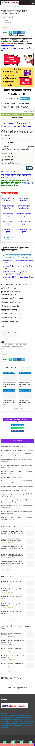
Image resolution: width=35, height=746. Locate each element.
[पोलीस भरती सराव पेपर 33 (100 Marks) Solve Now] (25, 394)
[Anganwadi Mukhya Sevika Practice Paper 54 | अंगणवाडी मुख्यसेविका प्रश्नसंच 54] (30, 564)
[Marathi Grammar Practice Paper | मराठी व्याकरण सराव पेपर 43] (30, 650)
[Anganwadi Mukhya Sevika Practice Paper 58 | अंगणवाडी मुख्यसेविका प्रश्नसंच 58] (30, 533)
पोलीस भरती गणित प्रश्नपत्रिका (17, 346)
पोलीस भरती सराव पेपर (5, 351)
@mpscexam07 (21, 688)
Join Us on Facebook (18, 431)
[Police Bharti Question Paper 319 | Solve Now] (30, 613)
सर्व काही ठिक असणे (11, 163)
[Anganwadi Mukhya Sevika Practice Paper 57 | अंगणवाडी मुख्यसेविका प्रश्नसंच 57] (30, 541)
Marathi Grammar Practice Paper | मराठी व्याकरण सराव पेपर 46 (17, 450)
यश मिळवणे (9, 156)
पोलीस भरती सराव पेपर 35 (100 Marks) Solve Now (13, 490)
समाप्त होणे (8, 153)
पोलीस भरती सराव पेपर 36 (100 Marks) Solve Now (13, 446)
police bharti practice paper (7, 344)
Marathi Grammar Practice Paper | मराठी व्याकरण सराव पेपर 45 (17, 486)
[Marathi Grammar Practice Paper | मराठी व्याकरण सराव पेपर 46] (30, 643)
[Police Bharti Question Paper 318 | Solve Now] (30, 583)
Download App (25, 98)
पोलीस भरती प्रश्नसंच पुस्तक (19, 348)
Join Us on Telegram (18, 425)
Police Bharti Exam (9, 372)
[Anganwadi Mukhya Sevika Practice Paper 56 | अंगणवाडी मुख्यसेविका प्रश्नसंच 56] (30, 549)
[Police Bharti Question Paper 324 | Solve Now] (30, 591)
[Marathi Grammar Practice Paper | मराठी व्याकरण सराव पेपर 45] (30, 635)
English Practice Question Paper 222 (11, 477)
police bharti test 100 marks (21, 344)
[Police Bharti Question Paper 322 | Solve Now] (30, 606)
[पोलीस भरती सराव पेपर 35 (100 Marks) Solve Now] (25, 376)
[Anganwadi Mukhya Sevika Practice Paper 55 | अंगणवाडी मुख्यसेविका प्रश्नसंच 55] (30, 556)
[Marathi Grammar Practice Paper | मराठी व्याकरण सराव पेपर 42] (30, 658)
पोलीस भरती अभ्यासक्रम (6, 346)
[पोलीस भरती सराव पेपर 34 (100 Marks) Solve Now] (9, 394)
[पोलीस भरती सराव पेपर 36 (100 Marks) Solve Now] (9, 376)
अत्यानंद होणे (9, 160)
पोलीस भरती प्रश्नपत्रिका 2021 (7, 348)
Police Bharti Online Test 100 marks (13, 342)
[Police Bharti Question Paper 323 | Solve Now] (30, 598)
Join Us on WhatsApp (18, 428)
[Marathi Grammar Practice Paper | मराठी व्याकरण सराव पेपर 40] (30, 665)
